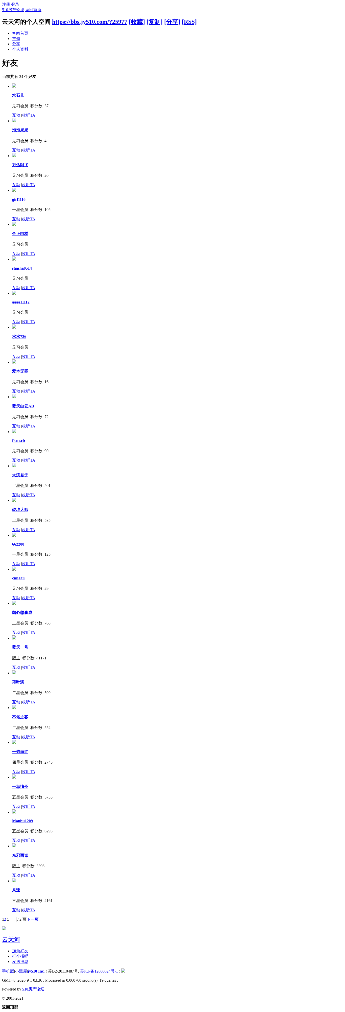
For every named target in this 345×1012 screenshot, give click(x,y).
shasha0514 (22, 268)
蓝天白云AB (23, 406)
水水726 (19, 336)
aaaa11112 (21, 302)
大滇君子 (20, 475)
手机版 (8, 971)
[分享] (172, 21)
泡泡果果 (20, 130)
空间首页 (20, 33)
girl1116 (19, 199)
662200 (18, 544)
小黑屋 (21, 971)
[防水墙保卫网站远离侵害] (123, 971)
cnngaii (18, 578)
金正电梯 (20, 233)
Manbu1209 (22, 821)
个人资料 (20, 49)
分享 (16, 44)
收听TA (28, 115)
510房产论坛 (13, 10)
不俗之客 (20, 717)
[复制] (154, 21)
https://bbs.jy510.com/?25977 (89, 21)
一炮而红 (20, 751)
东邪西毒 (20, 855)
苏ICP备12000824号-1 (99, 971)
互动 (16, 115)
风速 (16, 890)
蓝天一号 (20, 647)
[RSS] (189, 21)
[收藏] (137, 21)
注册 (6, 4)
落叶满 (18, 682)
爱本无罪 (20, 371)
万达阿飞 (20, 165)
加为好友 (20, 951)
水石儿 (18, 95)
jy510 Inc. (36, 971)
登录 (15, 4)
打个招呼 (20, 956)
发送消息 (20, 961)
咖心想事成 (22, 612)
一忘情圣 (20, 786)
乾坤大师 (20, 509)
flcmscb (18, 440)
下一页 (33, 919)
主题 (16, 38)
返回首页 (33, 10)
